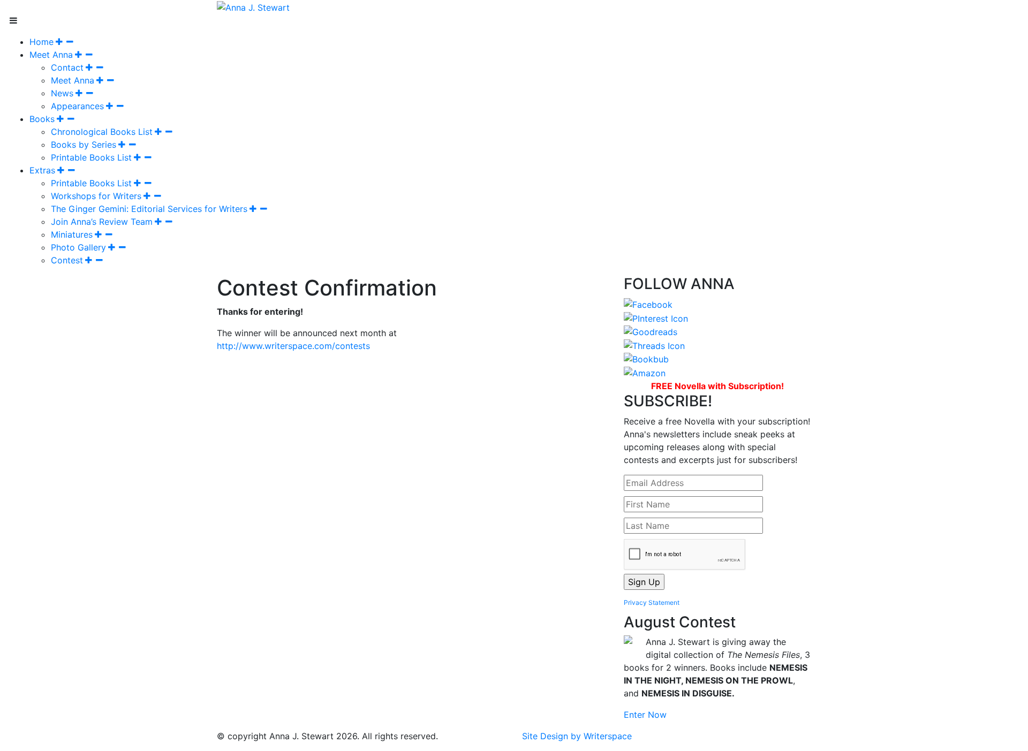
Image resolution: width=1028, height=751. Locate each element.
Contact (67, 67)
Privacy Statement (651, 602)
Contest (67, 260)
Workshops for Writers (96, 196)
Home (41, 41)
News (62, 93)
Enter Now (645, 714)
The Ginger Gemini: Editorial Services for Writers (149, 208)
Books (42, 118)
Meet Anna (51, 54)
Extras (42, 170)
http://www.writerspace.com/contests (293, 345)
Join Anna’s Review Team (102, 221)
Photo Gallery (78, 247)
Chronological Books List (102, 131)
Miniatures (72, 234)
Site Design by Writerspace (577, 736)
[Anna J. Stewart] (253, 6)
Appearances (77, 106)
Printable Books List (91, 157)
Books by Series (83, 144)
